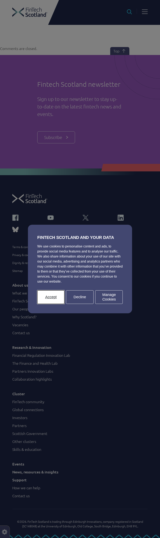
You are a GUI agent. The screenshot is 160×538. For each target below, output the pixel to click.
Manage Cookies (109, 297)
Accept (51, 297)
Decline (80, 297)
